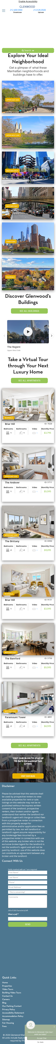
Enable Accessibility (28, 1)
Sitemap (6, 1020)
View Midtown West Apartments (28, 170)
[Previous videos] (4, 335)
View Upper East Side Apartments (28, 99)
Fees (4, 1026)
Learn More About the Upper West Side (28, 132)
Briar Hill (10, 423)
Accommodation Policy (12, 1016)
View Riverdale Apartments (28, 277)
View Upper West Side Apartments (28, 135)
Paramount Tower (15, 717)
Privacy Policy (8, 1010)
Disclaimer (8, 786)
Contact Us (7, 996)
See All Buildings (29, 311)
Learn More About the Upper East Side (28, 96)
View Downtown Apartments (28, 241)
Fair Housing (8, 1023)
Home (5, 983)
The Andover (12, 482)
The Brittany (12, 541)
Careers (6, 999)
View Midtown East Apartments (28, 206)
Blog (4, 1003)
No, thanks (40, 1042)
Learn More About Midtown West (28, 167)
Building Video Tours (11, 993)
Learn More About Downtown (28, 238)
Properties (7, 986)
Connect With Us (12, 861)
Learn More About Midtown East (28, 203)
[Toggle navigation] (3, 10)
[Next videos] (51, 335)
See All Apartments (29, 380)
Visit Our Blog (28, 776)
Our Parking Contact (11, 1006)
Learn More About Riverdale (28, 274)
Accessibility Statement (13, 1013)
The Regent (13, 346)
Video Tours (7, 989)
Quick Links (9, 977)
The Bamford (12, 658)
